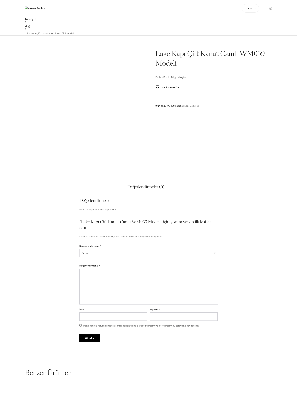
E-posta (155, 309)
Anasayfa (30, 19)
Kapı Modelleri (191, 105)
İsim (82, 309)
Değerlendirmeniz (89, 265)
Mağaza (29, 26)
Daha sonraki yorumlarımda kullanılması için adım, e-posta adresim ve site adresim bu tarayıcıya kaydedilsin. (141, 325)
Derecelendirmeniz (90, 246)
